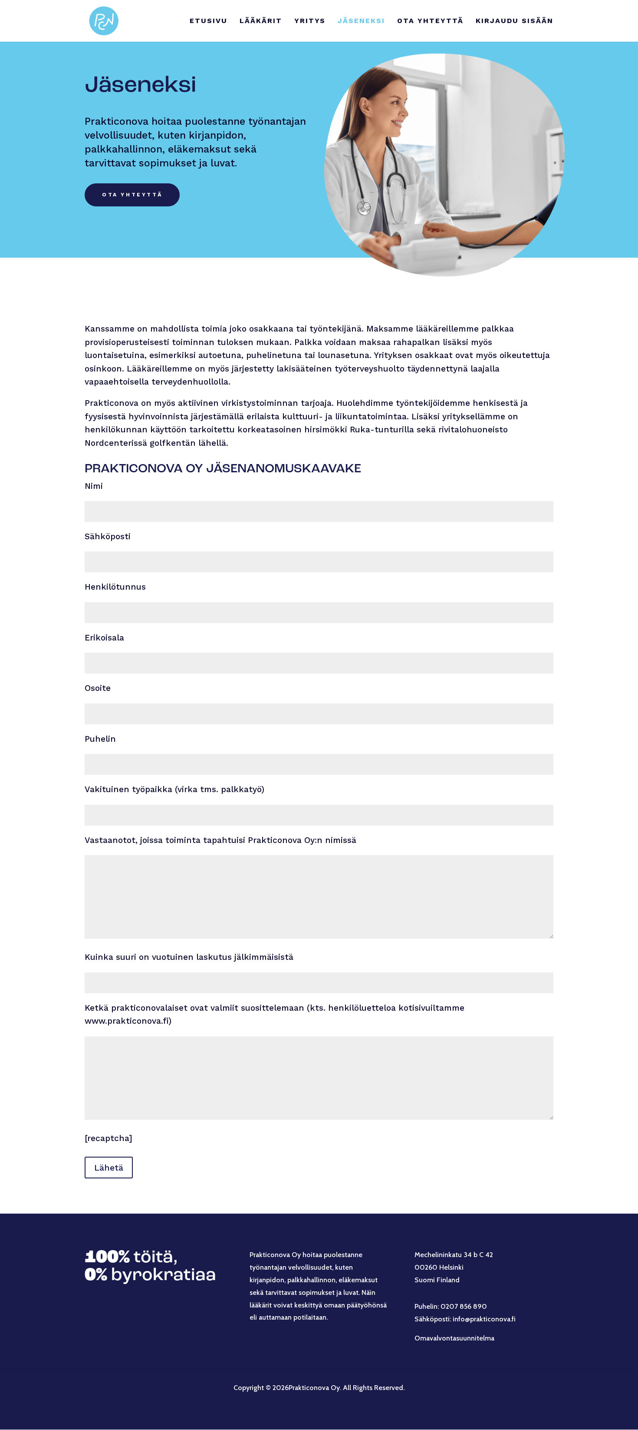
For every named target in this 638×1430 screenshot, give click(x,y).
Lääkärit (261, 21)
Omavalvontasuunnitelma (454, 1338)
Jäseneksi (361, 21)
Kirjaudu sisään (514, 21)
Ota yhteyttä (430, 21)
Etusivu (208, 21)
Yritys (310, 21)
